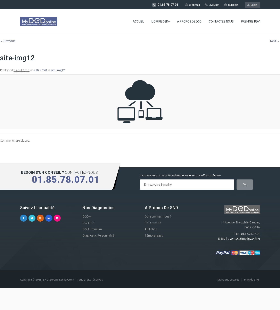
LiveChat (214, 4)
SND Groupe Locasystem (58, 279)
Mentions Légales (228, 279)
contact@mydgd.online (245, 238)
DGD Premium (92, 229)
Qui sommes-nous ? (158, 216)
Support (233, 4)
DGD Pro (88, 223)
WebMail (194, 4)
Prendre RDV (250, 21)
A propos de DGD (189, 21)
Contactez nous (221, 21)
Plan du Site (251, 279)
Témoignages (154, 235)
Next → (275, 41)
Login (253, 4)
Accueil (138, 21)
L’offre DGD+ (160, 21)
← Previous (7, 41)
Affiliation (151, 229)
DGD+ (86, 216)
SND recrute (153, 223)
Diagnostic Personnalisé (98, 235)
